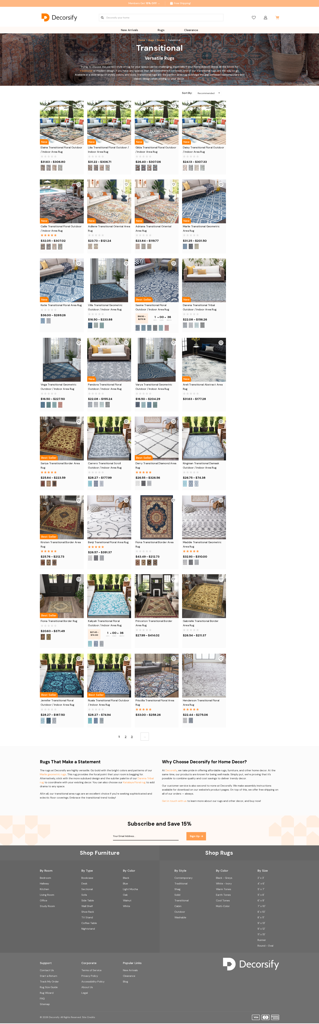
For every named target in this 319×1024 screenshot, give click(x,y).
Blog (125, 981)
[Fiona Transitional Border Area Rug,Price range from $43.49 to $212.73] (157, 517)
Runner (262, 940)
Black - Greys (224, 878)
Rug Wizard (46, 993)
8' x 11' (261, 917)
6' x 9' (261, 900)
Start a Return (48, 976)
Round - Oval (265, 945)
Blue (125, 883)
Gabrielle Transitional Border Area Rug (200, 623)
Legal (84, 993)
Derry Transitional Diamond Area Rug (156, 465)
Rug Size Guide (49, 987)
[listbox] (208, 93)
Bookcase (87, 878)
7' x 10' (262, 906)
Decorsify (171, 770)
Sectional (87, 889)
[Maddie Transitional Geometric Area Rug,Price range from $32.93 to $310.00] (204, 517)
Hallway (44, 883)
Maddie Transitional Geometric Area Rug (202, 544)
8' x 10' (261, 912)
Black (126, 878)
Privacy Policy (89, 976)
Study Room (47, 906)
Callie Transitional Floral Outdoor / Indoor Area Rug (61, 228)
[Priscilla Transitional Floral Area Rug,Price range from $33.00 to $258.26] (157, 676)
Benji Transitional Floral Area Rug (108, 542)
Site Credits (88, 1017)
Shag (177, 889)
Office (43, 900)
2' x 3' (261, 878)
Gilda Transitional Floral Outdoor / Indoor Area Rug (156, 150)
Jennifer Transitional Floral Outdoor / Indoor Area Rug (57, 702)
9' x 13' (261, 923)
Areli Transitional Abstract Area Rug (203, 387)
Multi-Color (223, 906)
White (126, 906)
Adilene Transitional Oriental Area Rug (109, 228)
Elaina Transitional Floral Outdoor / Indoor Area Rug (61, 150)
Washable (180, 917)
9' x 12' (261, 928)
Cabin (177, 906)
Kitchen (44, 889)
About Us (87, 987)
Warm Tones (223, 889)
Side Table (87, 900)
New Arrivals (129, 30)
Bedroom (45, 878)
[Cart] (277, 17)
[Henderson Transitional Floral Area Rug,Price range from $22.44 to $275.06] (204, 676)
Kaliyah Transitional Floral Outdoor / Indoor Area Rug (105, 623)
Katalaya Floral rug (134, 782)
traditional (86, 70)
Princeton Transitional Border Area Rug (154, 623)
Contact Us (47, 970)
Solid (177, 895)
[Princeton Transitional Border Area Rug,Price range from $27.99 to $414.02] (157, 596)
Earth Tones (223, 895)
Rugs (161, 30)
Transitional (181, 900)
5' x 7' (261, 889)
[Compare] (254, 17)
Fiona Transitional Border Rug (59, 621)
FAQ (42, 998)
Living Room (47, 895)
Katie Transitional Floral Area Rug (61, 305)
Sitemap (45, 1004)
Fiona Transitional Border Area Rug (155, 544)
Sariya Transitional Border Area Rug (60, 465)
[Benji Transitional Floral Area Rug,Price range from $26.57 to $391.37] (109, 517)
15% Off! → (153, 3)
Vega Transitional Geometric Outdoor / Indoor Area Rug (58, 387)
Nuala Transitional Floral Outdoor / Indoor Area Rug (108, 702)
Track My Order (49, 981)
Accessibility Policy (93, 981)
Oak (125, 895)
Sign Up (195, 836)
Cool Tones (223, 900)
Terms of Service (91, 970)
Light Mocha (130, 889)
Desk (84, 883)
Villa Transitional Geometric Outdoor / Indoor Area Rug (105, 307)
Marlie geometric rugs (53, 774)
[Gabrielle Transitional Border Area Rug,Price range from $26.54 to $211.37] (204, 596)
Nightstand (88, 928)
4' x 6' (261, 883)
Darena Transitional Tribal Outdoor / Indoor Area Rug (199, 307)
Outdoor (179, 912)
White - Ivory (224, 883)
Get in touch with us (174, 801)
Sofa (84, 895)
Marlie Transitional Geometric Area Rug (201, 228)
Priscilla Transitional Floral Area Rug (155, 702)
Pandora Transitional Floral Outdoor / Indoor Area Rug (105, 387)
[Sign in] (265, 17)
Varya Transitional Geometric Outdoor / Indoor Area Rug (154, 387)
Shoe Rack (87, 912)
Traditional (180, 883)
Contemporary (183, 878)
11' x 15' (261, 934)
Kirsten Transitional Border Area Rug (61, 544)
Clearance (191, 30)
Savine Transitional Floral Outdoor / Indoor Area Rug (152, 307)
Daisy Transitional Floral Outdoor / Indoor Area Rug (203, 150)
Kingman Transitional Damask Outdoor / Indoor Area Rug (201, 465)
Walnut (127, 900)
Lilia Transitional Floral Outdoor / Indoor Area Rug (108, 150)
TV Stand (87, 917)
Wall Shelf (87, 906)
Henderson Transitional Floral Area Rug (201, 702)
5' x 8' (261, 895)
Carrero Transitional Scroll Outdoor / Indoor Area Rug (105, 465)
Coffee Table (89, 923)
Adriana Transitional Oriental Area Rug (153, 228)
